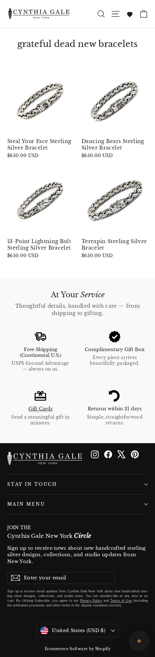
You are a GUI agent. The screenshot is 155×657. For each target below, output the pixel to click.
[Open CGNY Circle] (139, 641)
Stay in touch (32, 484)
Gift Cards (40, 409)
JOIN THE (49, 532)
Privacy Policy (91, 600)
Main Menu (26, 504)
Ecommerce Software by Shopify (77, 649)
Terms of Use (121, 600)
